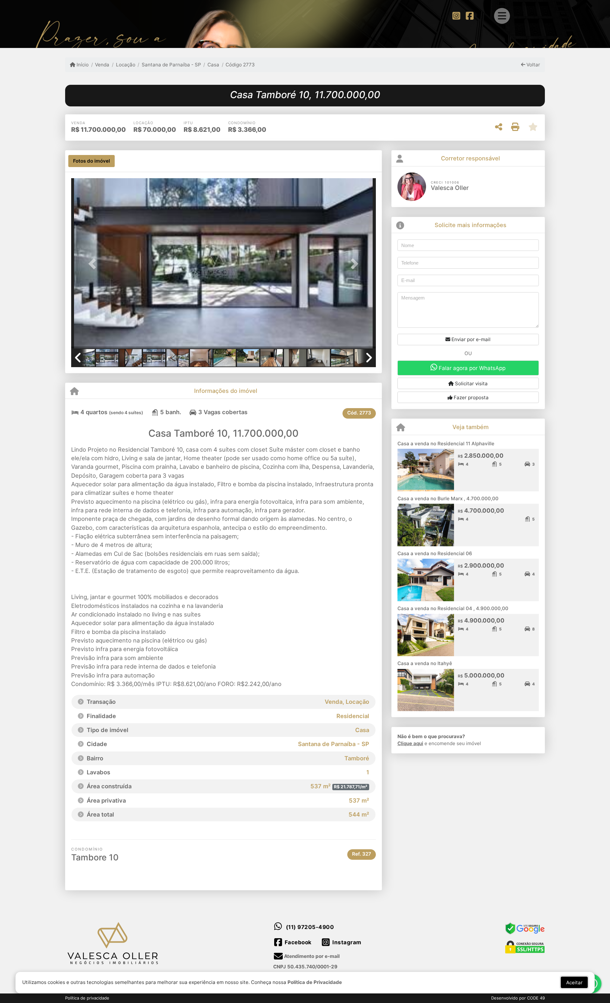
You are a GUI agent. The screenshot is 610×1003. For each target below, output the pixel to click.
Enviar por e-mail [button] (470, 339)
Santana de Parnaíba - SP (171, 65)
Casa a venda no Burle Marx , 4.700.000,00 (447, 498)
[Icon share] (456, 15)
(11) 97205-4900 (310, 927)
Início (82, 65)
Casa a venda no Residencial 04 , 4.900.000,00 (452, 608)
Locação (125, 65)
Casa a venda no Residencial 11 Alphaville (445, 444)
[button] (94, 263)
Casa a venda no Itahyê (424, 663)
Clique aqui (410, 743)
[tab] (91, 161)
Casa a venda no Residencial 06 (434, 553)
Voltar (532, 65)
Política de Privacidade (315, 982)
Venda (102, 65)
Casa (213, 65)
